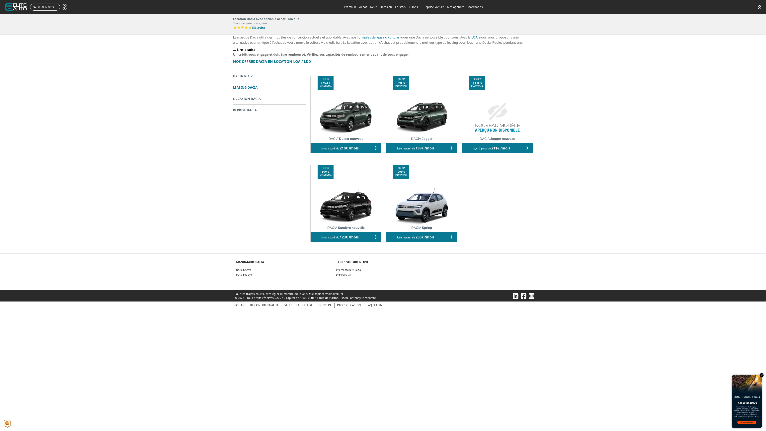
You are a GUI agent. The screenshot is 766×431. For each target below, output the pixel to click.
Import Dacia (343, 274)
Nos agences (455, 7)
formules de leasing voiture (378, 37)
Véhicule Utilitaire (298, 305)
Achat (363, 7)
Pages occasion (349, 305)
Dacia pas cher (244, 274)
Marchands (475, 7)
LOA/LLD (415, 7)
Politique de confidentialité (257, 305)
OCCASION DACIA (247, 99)
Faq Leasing (375, 305)
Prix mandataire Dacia (348, 270)
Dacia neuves (243, 270)
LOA (474, 37)
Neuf (373, 7)
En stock (400, 7)
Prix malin (349, 7)
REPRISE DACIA (245, 110)
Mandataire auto (242, 23)
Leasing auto (260, 23)
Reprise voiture (434, 7)
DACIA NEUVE (243, 76)
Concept (325, 305)
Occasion (386, 7)
